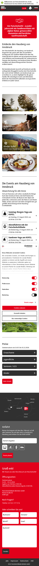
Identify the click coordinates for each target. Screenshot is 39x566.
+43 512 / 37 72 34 (14, 503)
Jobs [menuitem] (7, 561)
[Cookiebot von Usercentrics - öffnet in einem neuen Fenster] (24, 246)
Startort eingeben (9, 441)
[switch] (34, 283)
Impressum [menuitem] (14, 561)
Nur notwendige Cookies (19, 318)
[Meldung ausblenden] (37, 2)
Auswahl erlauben (19, 313)
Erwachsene (9, 352)
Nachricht (6, 528)
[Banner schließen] (36, 246)
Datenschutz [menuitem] (24, 561)
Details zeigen (28, 302)
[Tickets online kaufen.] (30, 8)
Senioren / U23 (10, 366)
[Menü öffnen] (36, 8)
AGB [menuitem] (32, 561)
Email (23, 521)
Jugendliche (9, 359)
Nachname (6, 515)
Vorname (24, 515)
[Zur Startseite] (3, 8)
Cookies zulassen (19, 308)
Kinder (6, 373)
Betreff (5, 521)
